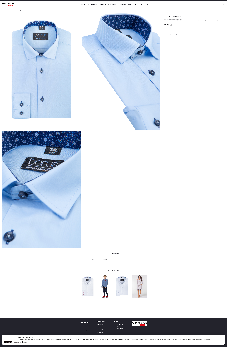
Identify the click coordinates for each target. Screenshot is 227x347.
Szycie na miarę (120, 328)
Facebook (166, 34)
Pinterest (179, 34)
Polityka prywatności (118, 330)
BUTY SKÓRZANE (122, 4)
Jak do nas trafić (120, 324)
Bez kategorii (11, 10)
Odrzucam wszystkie (17, 342)
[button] (112, 306)
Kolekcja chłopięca (92, 4)
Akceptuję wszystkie (8, 342)
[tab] (113, 253)
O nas (141, 4)
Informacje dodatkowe (113, 253)
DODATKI (130, 4)
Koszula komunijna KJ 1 (122, 300)
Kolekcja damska (112, 4)
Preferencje (25, 342)
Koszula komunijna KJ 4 (87, 300)
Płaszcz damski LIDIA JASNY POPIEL (139, 300)
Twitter (172, 34)
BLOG (136, 4)
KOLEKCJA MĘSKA (81, 4)
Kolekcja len (103, 4)
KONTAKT (147, 4)
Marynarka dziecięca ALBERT (105, 300)
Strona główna (5, 10)
